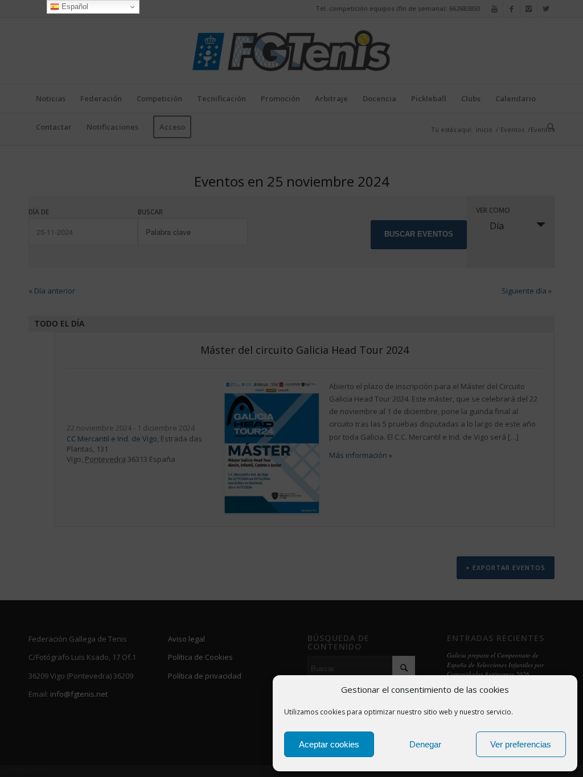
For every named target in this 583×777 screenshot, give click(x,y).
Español (73, 6)
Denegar (425, 744)
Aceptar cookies (329, 744)
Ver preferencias (520, 744)
